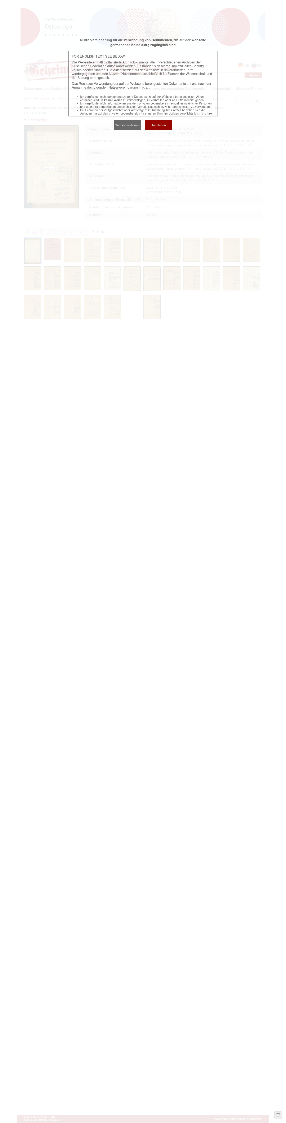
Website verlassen (127, 125)
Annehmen (158, 125)
